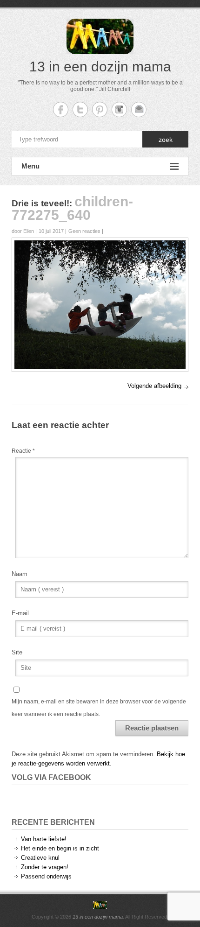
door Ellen (23, 231)
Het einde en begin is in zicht (60, 848)
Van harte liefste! (44, 839)
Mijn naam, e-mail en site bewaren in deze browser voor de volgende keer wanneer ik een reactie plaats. (99, 707)
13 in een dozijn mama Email (139, 109)
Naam (19, 573)
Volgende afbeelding (154, 385)
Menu (30, 166)
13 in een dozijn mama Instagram (119, 109)
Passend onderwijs (46, 876)
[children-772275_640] (100, 244)
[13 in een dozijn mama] (100, 905)
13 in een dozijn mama (100, 66)
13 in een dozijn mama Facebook (60, 109)
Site (17, 652)
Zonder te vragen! (44, 867)
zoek (166, 139)
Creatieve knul (40, 857)
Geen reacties (84, 231)
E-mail (20, 613)
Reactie (23, 451)
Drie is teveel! (40, 203)
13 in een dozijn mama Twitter (80, 109)
